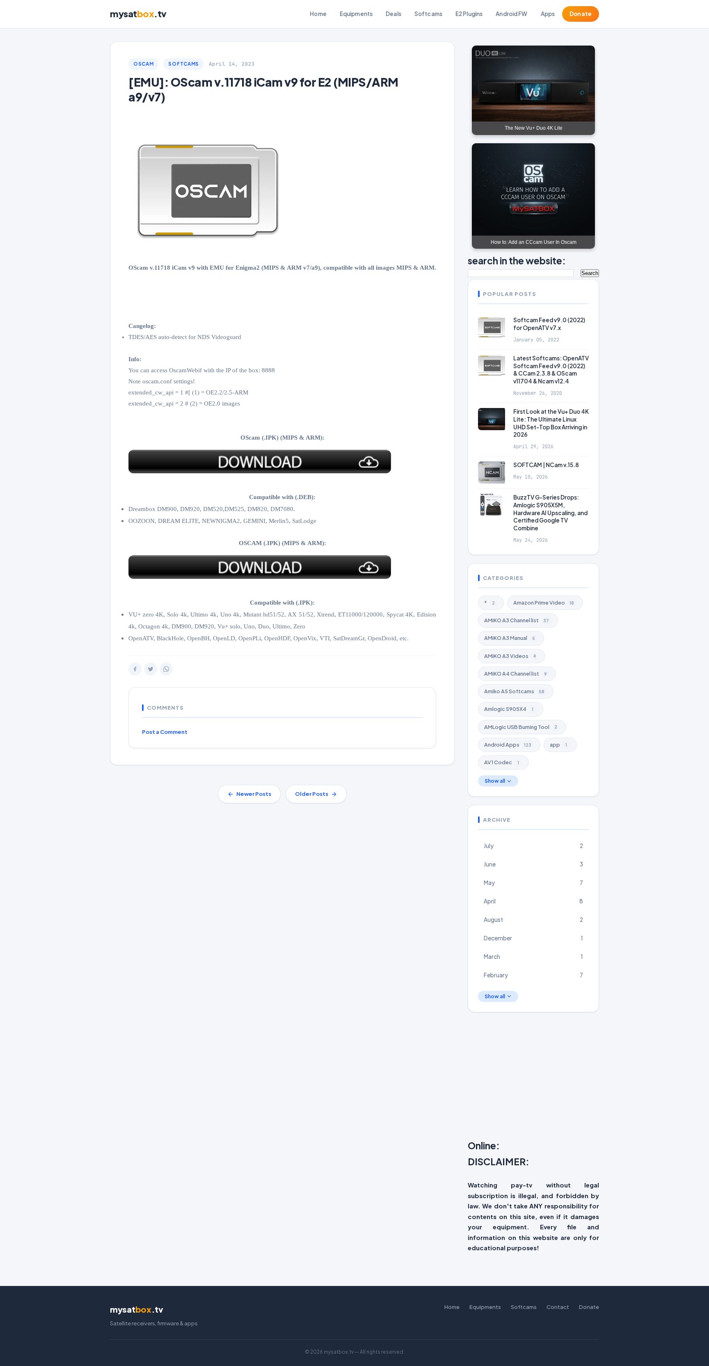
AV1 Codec (501, 762)
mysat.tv (138, 13)
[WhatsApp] (166, 669)
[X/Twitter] (150, 669)
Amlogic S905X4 (508, 709)
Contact (558, 1307)
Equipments (356, 13)
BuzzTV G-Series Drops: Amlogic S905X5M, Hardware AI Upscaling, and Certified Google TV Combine (550, 513)
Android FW (511, 13)
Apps (548, 13)
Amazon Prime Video (543, 602)
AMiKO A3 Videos (510, 656)
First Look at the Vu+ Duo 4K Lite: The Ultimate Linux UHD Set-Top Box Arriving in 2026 (551, 423)
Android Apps (507, 744)
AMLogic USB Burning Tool (520, 727)
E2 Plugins (469, 13)
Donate (580, 13)
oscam (143, 64)
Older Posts (311, 794)
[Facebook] (135, 669)
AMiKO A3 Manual (509, 638)
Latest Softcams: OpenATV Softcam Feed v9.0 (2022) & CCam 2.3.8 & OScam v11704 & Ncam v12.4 (551, 370)
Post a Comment (165, 732)
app (558, 744)
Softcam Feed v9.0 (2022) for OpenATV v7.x (549, 323)
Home (318, 13)
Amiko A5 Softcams (514, 691)
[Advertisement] (588, 1077)
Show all (495, 781)
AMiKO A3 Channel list (516, 620)
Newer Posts (253, 794)
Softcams (428, 13)
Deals (393, 13)
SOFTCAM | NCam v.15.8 (546, 464)
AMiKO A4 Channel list (515, 673)
